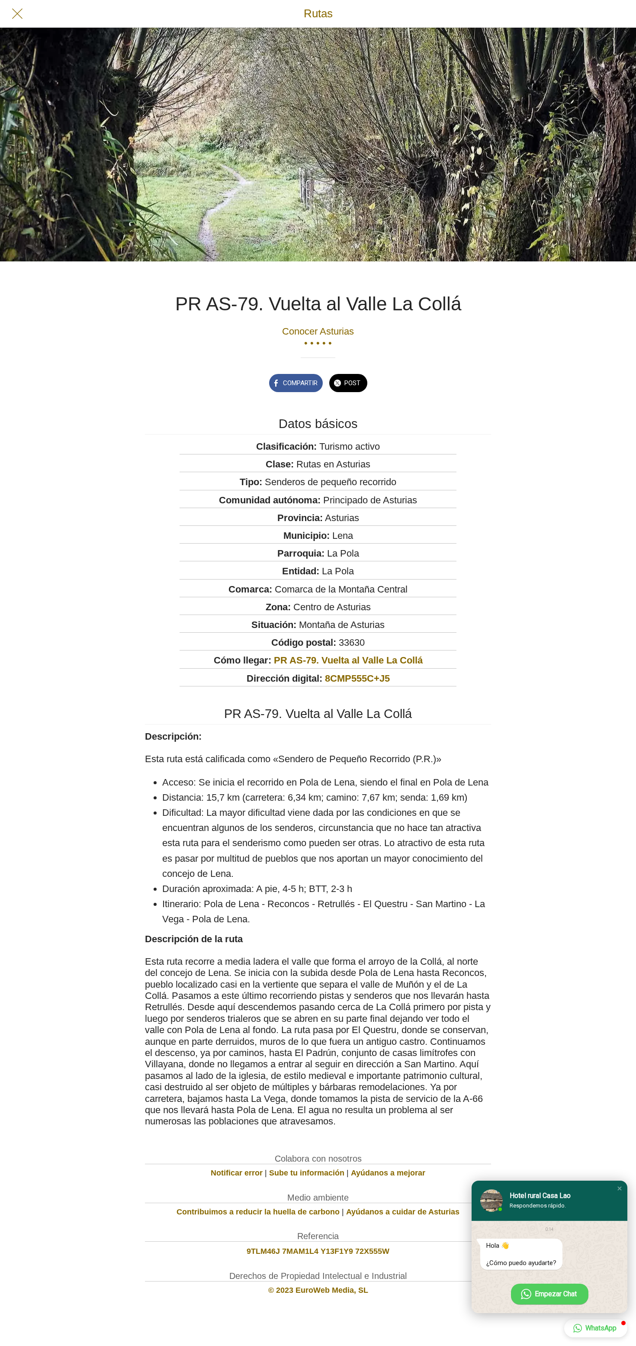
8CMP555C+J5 (357, 678)
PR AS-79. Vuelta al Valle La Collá (348, 660)
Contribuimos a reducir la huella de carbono (258, 1212)
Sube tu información (306, 1173)
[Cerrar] (17, 14)
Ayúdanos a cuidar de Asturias (402, 1212)
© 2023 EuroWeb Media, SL (318, 1290)
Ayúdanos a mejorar (388, 1173)
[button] (619, 1188)
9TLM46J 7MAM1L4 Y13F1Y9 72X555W (318, 1251)
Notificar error (237, 1173)
